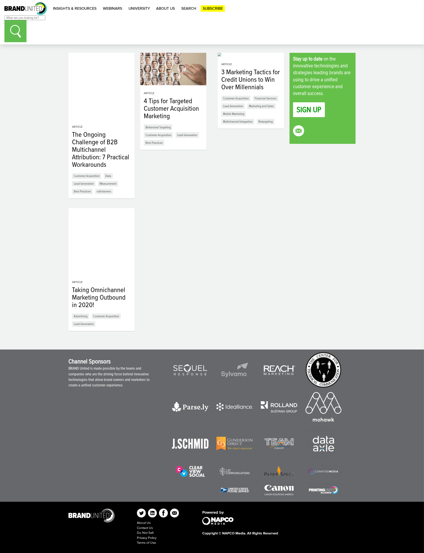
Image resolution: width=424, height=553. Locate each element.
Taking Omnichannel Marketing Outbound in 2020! (98, 297)
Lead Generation (84, 183)
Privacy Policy (146, 538)
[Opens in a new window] (190, 370)
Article (77, 126)
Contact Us (145, 528)
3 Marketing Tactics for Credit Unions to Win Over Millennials (250, 79)
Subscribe (213, 8)
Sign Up (309, 109)
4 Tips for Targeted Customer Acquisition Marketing (171, 108)
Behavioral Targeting (158, 127)
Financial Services (265, 98)
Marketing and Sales (261, 106)
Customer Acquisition (87, 176)
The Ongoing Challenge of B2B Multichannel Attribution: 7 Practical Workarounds (100, 149)
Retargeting (265, 121)
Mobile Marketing (233, 114)
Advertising (80, 316)
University (139, 8)
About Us (165, 8)
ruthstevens (104, 191)
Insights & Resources (75, 8)
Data (108, 176)
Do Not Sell (145, 532)
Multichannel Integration (238, 121)
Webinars (112, 8)
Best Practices (82, 191)
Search (188, 8)
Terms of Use (146, 542)
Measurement (108, 183)
